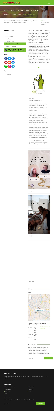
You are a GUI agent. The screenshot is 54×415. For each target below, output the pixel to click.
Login (30, 391)
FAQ (6, 393)
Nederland (13, 14)
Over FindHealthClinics (10, 386)
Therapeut (8, 74)
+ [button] (29, 296)
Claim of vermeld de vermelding (12, 43)
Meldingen (8, 38)
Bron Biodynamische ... (39, 310)
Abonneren (48, 358)
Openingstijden (9, 36)
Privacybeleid (8, 391)
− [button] (29, 298)
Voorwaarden (8, 389)
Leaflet (34, 320)
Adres (7, 34)
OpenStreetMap (42, 320)
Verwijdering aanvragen (11, 46)
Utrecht (19, 14)
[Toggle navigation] (49, 2)
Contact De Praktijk (10, 41)
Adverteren (31, 386)
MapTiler (38, 320)
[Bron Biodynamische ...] (39, 308)
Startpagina (6, 14)
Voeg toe (31, 389)
